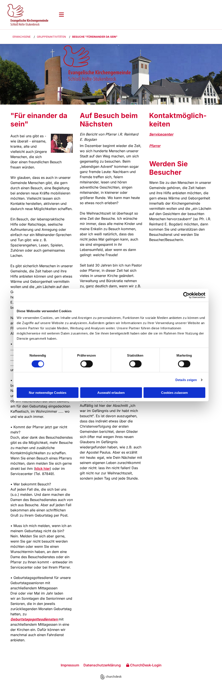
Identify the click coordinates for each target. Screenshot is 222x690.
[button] (137, 14)
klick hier (42, 468)
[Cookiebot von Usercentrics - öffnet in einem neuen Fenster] (186, 295)
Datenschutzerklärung (102, 665)
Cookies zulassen (174, 392)
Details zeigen (186, 379)
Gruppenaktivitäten (51, 36)
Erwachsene (22, 36)
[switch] (86, 363)
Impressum (70, 665)
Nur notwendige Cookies (47, 392)
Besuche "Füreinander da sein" (95, 36)
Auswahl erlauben (111, 392)
